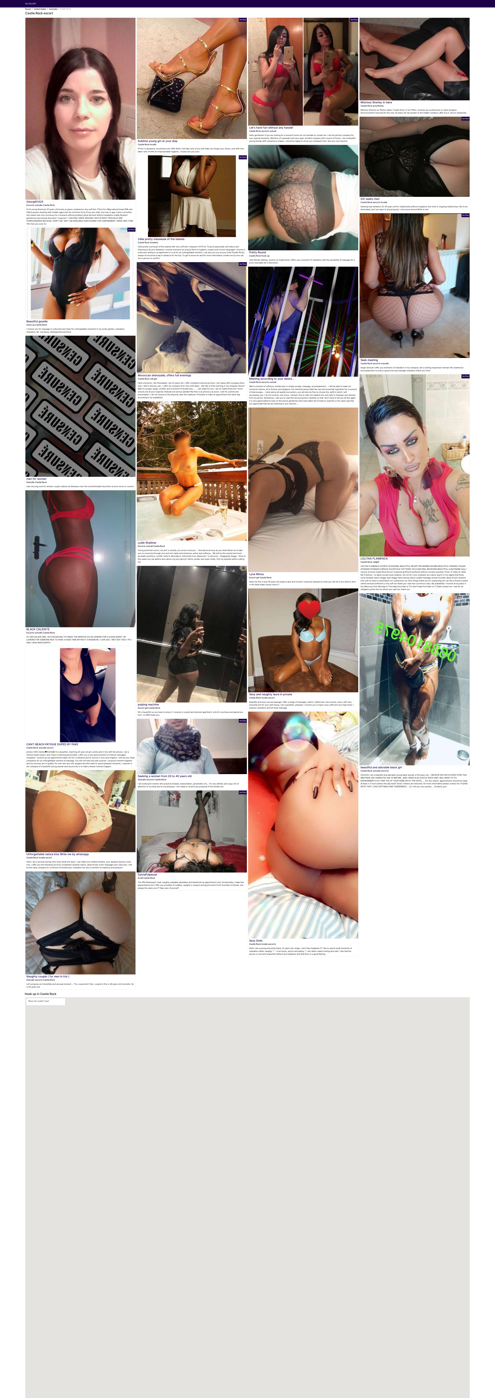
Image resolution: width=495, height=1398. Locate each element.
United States (40, 9)
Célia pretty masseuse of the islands (161, 239)
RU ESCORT (30, 3)
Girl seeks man (370, 198)
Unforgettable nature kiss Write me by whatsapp (57, 854)
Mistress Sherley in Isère (376, 102)
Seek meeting (369, 360)
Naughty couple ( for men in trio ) (47, 976)
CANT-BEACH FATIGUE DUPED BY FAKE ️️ (52, 744)
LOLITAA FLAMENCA (374, 558)
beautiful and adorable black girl (381, 767)
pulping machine (148, 704)
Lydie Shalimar (147, 542)
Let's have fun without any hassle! (271, 127)
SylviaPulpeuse (147, 874)
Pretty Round (257, 252)
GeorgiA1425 (34, 201)
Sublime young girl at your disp (158, 141)
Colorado (53, 9)
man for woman (36, 478)
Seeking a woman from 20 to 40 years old (165, 776)
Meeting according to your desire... (271, 378)
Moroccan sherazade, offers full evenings (164, 375)
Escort (28, 9)
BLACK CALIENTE (38, 629)
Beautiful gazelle (37, 321)
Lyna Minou (256, 574)
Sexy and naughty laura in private (270, 694)
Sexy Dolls (255, 940)
